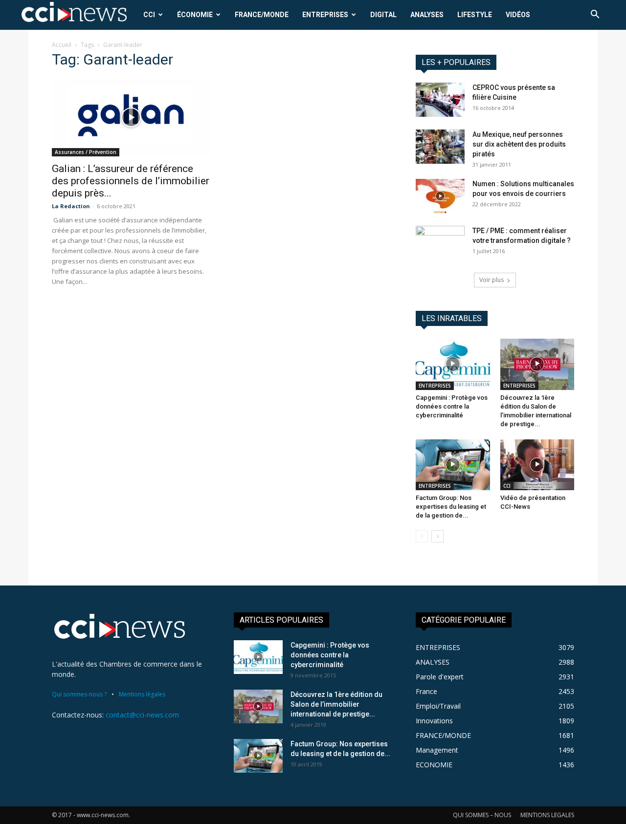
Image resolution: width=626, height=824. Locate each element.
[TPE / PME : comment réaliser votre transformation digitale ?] (440, 243)
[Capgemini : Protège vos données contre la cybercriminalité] (453, 364)
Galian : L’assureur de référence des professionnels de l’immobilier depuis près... (130, 181)
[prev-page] (422, 536)
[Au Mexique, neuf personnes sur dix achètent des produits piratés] (440, 147)
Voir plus (491, 280)
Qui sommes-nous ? (79, 694)
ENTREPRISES (325, 15)
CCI (149, 15)
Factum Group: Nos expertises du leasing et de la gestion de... (451, 506)
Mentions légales (142, 694)
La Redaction (71, 206)
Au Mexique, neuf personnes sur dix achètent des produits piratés (519, 144)
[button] (594, 15)
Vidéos (518, 15)
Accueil (61, 45)
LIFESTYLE (474, 15)
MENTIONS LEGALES (547, 815)
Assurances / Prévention (85, 152)
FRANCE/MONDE (262, 15)
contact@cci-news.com (142, 714)
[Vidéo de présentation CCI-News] (537, 464)
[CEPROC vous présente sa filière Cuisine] (440, 100)
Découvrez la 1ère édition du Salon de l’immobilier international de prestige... (336, 704)
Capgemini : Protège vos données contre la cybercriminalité (452, 406)
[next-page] (437, 536)
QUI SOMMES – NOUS (482, 815)
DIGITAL (383, 15)
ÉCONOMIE (195, 15)
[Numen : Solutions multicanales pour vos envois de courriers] (440, 196)
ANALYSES (427, 15)
